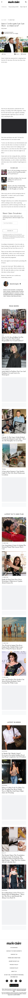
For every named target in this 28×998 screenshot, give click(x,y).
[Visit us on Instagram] (11, 981)
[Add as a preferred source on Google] (14, 985)
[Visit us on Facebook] (16, 981)
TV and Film (11, 19)
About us (14, 971)
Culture (3, 19)
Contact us (14, 954)
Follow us (17, 54)
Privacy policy (14, 964)
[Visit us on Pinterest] (20, 981)
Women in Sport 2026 (13, 7)
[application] (14, 126)
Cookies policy (14, 968)
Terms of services (17, 234)
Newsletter (24, 54)
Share (5, 54)
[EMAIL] (20, 284)
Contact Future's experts (14, 951)
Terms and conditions (14, 957)
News (17, 33)
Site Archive (14, 947)
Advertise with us (14, 961)
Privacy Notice (18, 235)
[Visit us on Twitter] (7, 981)
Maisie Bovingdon (9, 32)
